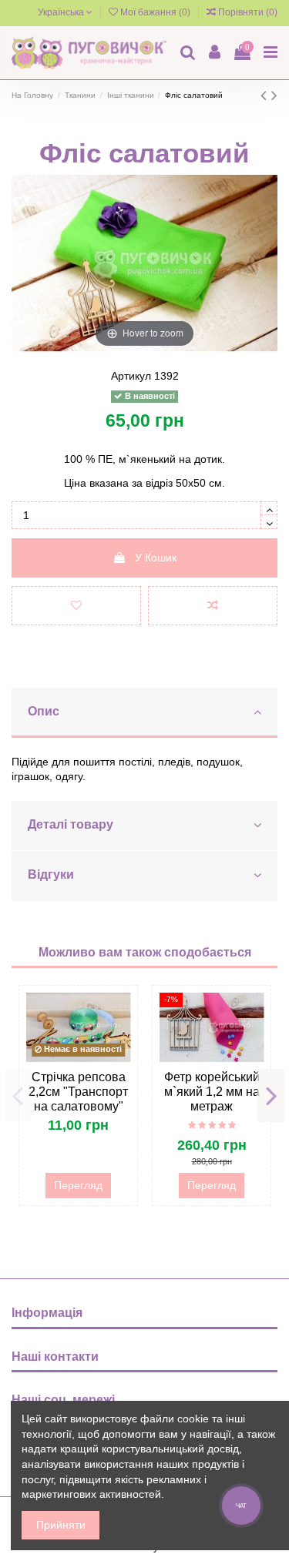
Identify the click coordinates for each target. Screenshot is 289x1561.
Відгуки (51, 874)
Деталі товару (70, 824)
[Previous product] (265, 95)
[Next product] (274, 95)
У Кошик (155, 557)
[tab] (144, 713)
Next (270, 1095)
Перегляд (78, 1185)
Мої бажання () (155, 12)
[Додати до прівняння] (212, 605)
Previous (18, 1095)
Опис (43, 711)
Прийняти (61, 1525)
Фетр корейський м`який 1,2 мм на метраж (212, 1091)
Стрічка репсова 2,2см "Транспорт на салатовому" (78, 1091)
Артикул (131, 376)
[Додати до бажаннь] (76, 605)
